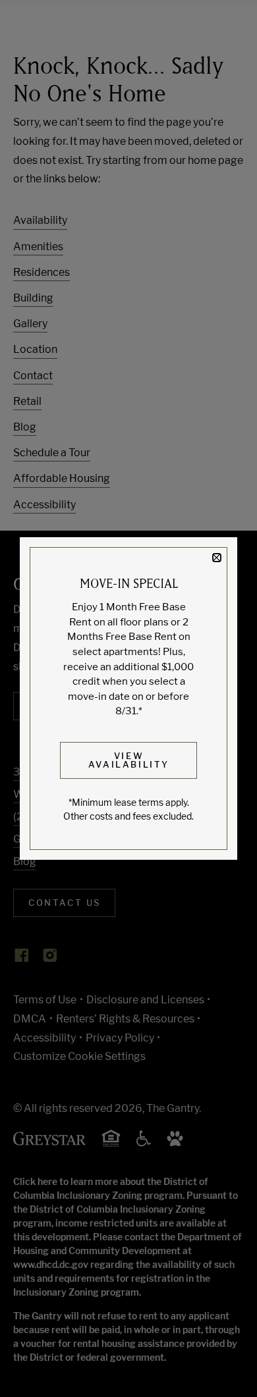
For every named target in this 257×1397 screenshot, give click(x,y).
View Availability (128, 760)
